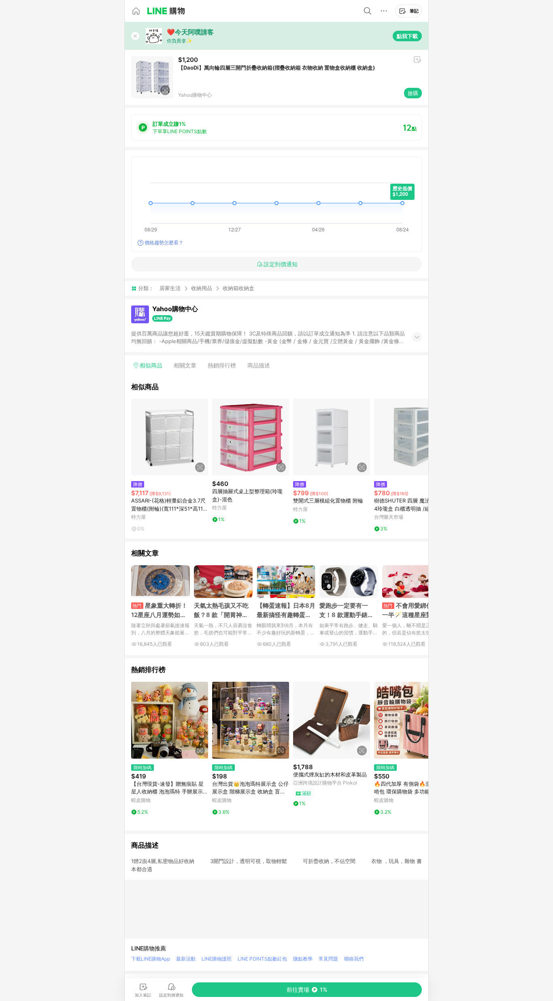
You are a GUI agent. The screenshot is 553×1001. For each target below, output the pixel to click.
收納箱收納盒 (238, 288)
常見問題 (328, 959)
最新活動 (186, 959)
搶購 (413, 93)
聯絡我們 (354, 959)
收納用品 (201, 288)
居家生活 (170, 288)
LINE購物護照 (217, 959)
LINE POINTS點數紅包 (262, 959)
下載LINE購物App (150, 959)
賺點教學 (303, 959)
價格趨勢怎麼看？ (164, 243)
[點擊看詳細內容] (169, 437)
